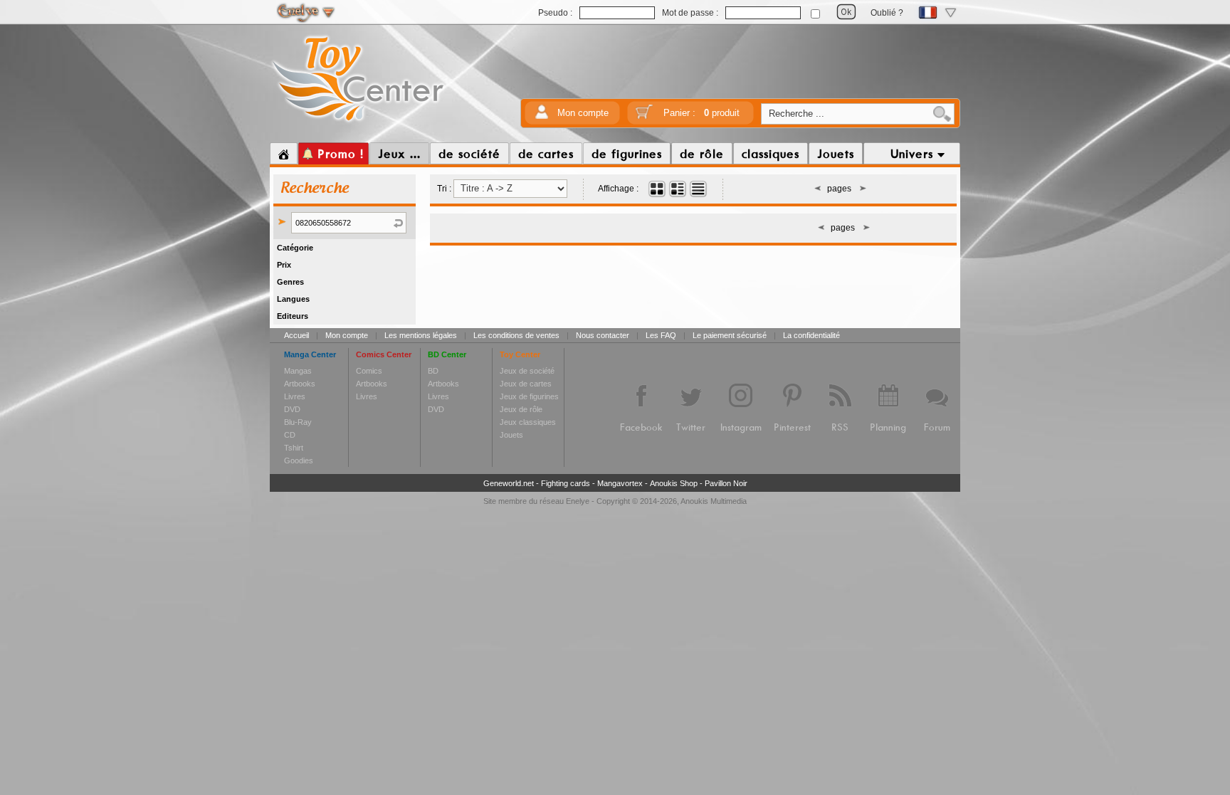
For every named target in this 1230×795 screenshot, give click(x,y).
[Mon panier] (644, 116)
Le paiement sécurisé (730, 335)
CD (289, 435)
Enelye (577, 501)
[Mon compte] (541, 116)
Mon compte (583, 112)
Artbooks (299, 383)
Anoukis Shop (674, 483)
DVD (292, 409)
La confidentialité (811, 335)
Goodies (298, 460)
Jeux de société (527, 371)
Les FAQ (661, 335)
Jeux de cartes (526, 383)
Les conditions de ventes (516, 335)
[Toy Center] (358, 123)
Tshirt (293, 447)
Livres (294, 396)
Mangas (298, 371)
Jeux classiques (528, 422)
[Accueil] (283, 154)
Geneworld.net (508, 483)
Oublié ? (887, 13)
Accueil (296, 335)
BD (433, 371)
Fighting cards (565, 483)
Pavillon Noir (726, 483)
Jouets (511, 435)
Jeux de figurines (529, 396)
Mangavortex (620, 483)
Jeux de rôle (521, 409)
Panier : (701, 112)
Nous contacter (602, 335)
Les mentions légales (420, 335)
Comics (369, 371)
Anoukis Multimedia (713, 501)
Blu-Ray (298, 422)
